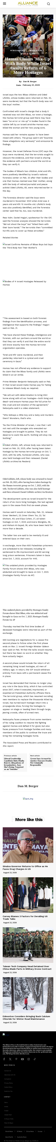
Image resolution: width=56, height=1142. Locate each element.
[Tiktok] (34, 1059)
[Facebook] (4, 1059)
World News (28, 54)
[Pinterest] (16, 1059)
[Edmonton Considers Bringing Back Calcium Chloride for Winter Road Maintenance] (28, 995)
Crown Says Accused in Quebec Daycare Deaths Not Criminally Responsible (41, 762)
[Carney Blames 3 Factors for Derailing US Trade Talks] (28, 895)
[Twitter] (10, 1059)
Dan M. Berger (30, 81)
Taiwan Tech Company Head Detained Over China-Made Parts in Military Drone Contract (27, 967)
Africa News (17, 50)
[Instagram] (28, 1059)
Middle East (36, 50)
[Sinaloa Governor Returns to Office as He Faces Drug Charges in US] (28, 845)
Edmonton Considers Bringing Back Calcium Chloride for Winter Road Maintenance (26, 1017)
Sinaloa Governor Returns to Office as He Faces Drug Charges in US (25, 867)
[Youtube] (22, 1059)
